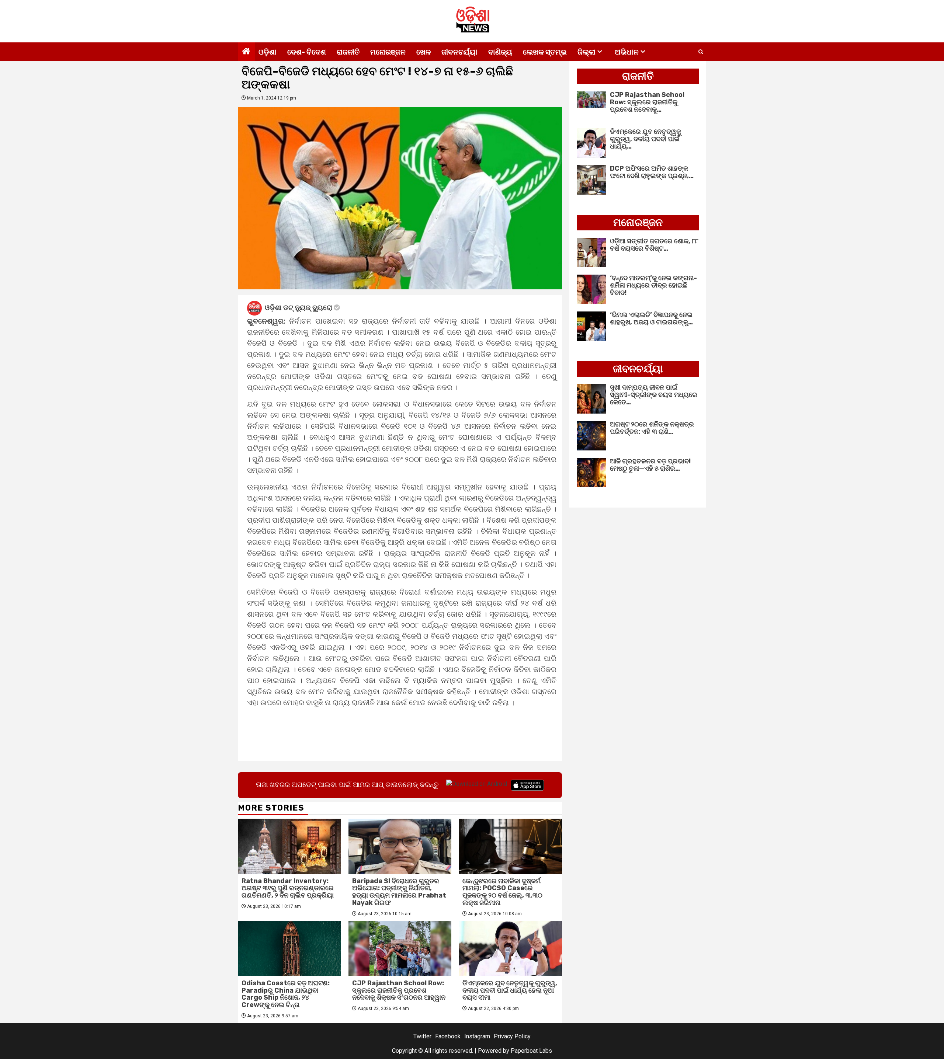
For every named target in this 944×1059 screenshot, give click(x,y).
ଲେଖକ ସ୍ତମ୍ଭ (545, 52)
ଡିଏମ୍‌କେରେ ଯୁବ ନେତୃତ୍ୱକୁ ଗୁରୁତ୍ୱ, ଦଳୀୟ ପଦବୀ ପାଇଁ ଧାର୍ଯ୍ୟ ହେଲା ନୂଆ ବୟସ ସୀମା (509, 990)
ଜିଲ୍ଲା (586, 52)
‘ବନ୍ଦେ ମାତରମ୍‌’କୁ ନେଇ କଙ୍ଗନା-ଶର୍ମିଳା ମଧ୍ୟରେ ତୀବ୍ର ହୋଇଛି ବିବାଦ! (653, 285)
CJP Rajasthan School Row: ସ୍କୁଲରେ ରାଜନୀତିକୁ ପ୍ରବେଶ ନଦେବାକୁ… (647, 102)
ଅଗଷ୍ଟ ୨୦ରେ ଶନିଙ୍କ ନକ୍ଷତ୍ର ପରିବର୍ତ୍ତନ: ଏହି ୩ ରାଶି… (652, 428)
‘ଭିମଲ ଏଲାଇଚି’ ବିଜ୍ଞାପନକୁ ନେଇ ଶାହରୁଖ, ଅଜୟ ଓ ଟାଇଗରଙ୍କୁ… (651, 318)
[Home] (246, 52)
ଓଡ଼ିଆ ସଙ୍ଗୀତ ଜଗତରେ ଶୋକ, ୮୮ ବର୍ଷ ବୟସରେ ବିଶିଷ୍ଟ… (654, 244)
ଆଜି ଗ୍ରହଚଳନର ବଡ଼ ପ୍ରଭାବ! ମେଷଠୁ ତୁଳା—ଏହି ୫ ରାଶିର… (650, 465)
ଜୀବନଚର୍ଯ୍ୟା (459, 52)
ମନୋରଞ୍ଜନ (388, 52)
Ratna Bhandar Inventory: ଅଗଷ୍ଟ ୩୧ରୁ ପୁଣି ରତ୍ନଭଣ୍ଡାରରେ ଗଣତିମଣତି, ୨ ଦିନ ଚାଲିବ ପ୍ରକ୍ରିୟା (288, 888)
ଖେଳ (423, 52)
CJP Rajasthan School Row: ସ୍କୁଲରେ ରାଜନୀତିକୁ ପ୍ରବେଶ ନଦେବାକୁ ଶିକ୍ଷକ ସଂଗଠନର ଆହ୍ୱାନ (398, 990)
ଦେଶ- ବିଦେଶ (306, 52)
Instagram (477, 1036)
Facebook (448, 1036)
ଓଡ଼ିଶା (267, 52)
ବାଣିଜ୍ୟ (500, 52)
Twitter (422, 1036)
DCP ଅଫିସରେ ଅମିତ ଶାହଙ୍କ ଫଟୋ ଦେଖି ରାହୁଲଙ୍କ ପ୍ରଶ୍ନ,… (652, 172)
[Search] (700, 52)
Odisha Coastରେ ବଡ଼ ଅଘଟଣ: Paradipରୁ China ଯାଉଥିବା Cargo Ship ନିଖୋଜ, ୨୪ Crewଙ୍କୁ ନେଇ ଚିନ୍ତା (286, 994)
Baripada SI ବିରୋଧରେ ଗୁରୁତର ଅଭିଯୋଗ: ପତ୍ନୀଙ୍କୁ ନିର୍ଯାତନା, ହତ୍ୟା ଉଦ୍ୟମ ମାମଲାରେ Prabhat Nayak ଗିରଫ (399, 892)
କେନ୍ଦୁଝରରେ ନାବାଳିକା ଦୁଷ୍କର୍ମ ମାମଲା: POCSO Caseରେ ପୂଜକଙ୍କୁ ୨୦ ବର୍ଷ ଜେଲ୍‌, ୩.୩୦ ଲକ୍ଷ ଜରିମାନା (502, 892)
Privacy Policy (512, 1036)
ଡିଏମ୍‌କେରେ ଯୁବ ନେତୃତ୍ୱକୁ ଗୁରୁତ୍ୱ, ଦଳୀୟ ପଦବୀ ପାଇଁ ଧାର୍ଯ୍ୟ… (645, 139)
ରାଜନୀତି (348, 52)
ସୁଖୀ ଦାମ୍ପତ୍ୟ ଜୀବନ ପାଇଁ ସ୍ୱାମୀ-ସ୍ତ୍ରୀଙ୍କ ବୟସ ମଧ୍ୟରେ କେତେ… (653, 394)
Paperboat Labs (531, 1050)
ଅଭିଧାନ (627, 52)
